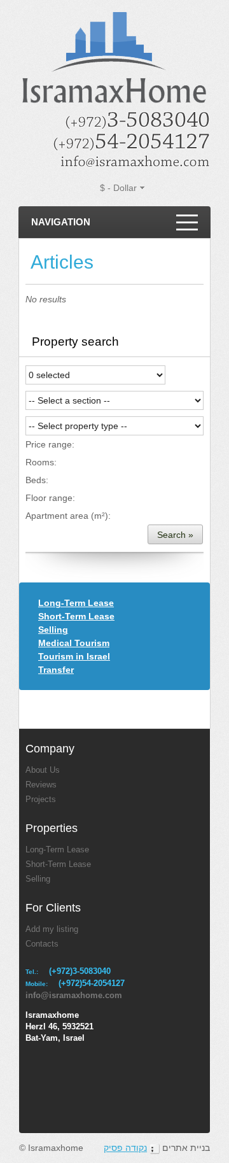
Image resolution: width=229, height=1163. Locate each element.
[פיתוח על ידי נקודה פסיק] (154, 1148)
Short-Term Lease (76, 616)
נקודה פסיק (125, 1148)
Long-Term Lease (76, 603)
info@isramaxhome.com (73, 995)
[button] (175, 534)
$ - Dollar (118, 188)
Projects (40, 799)
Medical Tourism (73, 643)
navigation (60, 221)
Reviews (41, 784)
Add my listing (51, 929)
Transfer (56, 670)
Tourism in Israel (74, 656)
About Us (42, 770)
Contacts (42, 944)
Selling (53, 629)
